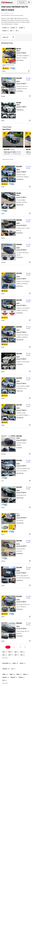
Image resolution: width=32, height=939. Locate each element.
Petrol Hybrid (5, 663)
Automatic (4, 668)
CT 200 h (4, 27)
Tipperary (4, 677)
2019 (21, 654)
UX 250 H (13, 27)
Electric (21, 663)
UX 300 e (4, 30)
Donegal (20, 677)
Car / (2, 13)
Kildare (11, 674)
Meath (18, 674)
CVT (12, 668)
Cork (3, 680)
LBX (11, 30)
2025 (9, 651)
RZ (16, 30)
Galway (24, 674)
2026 (3, 651)
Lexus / (12, 13)
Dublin (3, 674)
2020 (15, 654)
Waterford (13, 677)
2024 (15, 651)
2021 (9, 654)
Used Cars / (7, 13)
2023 (21, 651)
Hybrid (14, 663)
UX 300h (21, 27)
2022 (3, 654)
